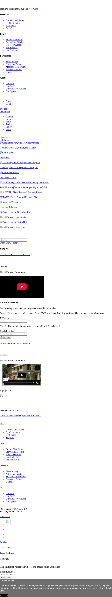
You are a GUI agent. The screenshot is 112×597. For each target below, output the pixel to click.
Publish (3, 109)
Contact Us (5, 516)
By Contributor (13, 23)
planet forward (31, 9)
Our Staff (10, 86)
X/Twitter (4, 318)
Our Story (10, 83)
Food (8, 121)
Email (7, 331)
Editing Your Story (14, 39)
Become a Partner (14, 69)
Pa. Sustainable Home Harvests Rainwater (15, 255)
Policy (9, 127)
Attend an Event (13, 64)
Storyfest (10, 28)
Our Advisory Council (16, 88)
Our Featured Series (15, 20)
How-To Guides (13, 45)
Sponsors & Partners (31, 415)
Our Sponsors (12, 91)
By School (11, 25)
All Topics (5, 111)
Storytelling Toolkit (15, 42)
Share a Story (12, 61)
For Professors (12, 50)
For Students (12, 47)
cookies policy (39, 588)
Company (4, 559)
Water (8, 129)
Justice (9, 124)
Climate (9, 116)
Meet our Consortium (16, 67)
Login (8, 104)
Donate (9, 72)
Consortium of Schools (10, 415)
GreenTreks (4, 266)
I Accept (4, 595)
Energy (9, 119)
